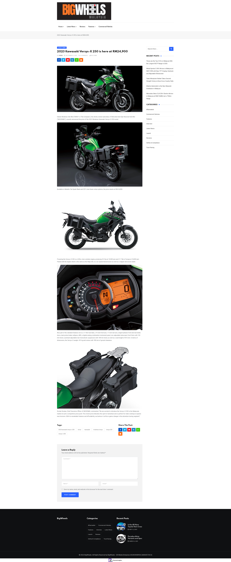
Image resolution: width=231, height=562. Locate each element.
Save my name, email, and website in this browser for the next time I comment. (88, 489)
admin (61, 55)
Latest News (71, 26)
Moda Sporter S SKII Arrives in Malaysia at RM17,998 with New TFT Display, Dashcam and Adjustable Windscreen (159, 71)
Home (60, 26)
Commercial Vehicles (105, 26)
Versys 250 (109, 429)
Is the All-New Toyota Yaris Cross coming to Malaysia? (136, 527)
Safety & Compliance (153, 143)
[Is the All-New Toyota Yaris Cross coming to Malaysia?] (121, 526)
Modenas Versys (98, 429)
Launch (148, 133)
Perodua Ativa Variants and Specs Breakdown (135, 538)
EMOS (79, 429)
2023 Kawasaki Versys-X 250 (66, 429)
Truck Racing (150, 147)
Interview (149, 124)
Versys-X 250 (62, 434)
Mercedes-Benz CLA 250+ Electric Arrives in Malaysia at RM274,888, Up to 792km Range (159, 96)
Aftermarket (150, 109)
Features (91, 26)
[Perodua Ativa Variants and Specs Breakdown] (121, 538)
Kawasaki (87, 429)
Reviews (82, 26)
